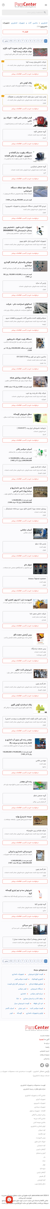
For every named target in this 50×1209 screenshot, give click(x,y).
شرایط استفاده (44, 1055)
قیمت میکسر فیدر (21, 979)
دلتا (17, 998)
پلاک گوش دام (26, 83)
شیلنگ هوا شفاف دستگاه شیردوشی (21, 189)
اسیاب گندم (10, 1008)
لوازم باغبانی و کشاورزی (38, 1126)
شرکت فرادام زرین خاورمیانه (36, 830)
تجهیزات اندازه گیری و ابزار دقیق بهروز (32, 241)
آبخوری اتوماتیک (37, 979)
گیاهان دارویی (40, 1149)
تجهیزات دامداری (18, 974)
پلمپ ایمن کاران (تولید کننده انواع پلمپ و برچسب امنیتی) (25, 718)
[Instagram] (47, 1065)
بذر (44, 1157)
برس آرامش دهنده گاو (23, 635)
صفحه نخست (44, 1035)
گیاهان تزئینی (41, 1172)
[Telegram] (42, 1065)
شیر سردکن (27, 925)
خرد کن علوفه (38, 1003)
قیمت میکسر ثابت (36, 1008)
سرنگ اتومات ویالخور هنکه (21, 378)
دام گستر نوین (41, 683)
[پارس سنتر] (25, 5)
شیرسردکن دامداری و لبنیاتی (20, 851)
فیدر (11, 1013)
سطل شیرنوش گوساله (22, 414)
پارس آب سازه (41, 283)
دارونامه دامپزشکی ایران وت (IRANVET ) (31, 428)
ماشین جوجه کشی (39, 1122)
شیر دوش (22, 1008)
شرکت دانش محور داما (38, 613)
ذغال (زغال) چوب (40, 1184)
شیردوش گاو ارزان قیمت (16, 984)
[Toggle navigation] (3, 4)
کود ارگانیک (41, 1134)
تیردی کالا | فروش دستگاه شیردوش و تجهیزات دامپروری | (25, 206)
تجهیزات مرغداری (39, 1107)
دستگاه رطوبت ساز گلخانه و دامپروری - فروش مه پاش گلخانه (18, 154)
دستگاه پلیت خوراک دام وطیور (19, 339)
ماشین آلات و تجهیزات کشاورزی (24, 23)
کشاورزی (44, 23)
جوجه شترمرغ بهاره (24, 816)
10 (11, 41)
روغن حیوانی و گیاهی (38, 1115)
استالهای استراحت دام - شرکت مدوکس (19, 306)
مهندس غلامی (41, 760)
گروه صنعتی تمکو (40, 795)
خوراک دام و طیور (39, 1141)
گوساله (19, 1013)
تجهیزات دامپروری (39, 1103)
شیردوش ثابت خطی (23, 670)
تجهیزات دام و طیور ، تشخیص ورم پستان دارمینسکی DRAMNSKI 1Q (17, 229)
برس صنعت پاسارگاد (38, 648)
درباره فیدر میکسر (36, 993)
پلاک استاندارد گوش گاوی (21, 705)
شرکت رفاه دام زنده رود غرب (36, 393)
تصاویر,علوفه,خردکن (36, 984)
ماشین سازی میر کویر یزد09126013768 (31, 356)
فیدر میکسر (22, 989)
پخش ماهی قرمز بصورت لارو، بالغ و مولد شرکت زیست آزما (17, 50)
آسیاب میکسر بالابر (24, 449)
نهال (44, 1165)
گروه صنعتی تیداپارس (38, 166)
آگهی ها (44, 1039)
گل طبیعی (42, 1176)
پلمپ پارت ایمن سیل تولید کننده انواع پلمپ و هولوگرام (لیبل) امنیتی (26, 96)
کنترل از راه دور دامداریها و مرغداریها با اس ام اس (21, 489)
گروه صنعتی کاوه (40, 131)
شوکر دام (28, 565)
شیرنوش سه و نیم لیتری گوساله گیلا (19, 892)
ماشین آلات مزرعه (39, 1118)
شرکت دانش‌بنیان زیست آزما (36, 62)
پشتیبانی (46, 1059)
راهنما (47, 1047)
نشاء (43, 1161)
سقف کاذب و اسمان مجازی (33, 998)
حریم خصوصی (44, 1051)
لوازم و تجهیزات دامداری (34, 1013)
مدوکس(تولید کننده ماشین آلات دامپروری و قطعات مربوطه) (25, 318)
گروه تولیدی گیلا (40, 904)
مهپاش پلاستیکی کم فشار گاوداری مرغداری (18, 264)
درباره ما (46, 1043)
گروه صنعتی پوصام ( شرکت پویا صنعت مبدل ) (29, 939)
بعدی (5, 41)
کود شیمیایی (41, 1145)
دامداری (23, 993)
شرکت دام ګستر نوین (38, 467)
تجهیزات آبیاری (40, 1099)
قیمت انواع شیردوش (35, 974)
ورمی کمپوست (40, 1138)
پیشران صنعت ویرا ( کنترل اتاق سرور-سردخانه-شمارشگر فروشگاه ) (25, 508)
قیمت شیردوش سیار (21, 1003)
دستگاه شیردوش (37, 989)
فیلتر (26, 31)
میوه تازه (42, 1168)
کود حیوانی (41, 1130)
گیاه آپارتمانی (41, 1180)
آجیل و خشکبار (40, 1153)
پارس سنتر (25, 1073)
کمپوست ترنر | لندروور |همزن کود (18, 600)
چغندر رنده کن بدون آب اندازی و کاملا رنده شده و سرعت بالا (18, 741)
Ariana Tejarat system (37, 578)
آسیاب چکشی (26, 530)
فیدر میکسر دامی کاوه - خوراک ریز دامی (18, 119)
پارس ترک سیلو (40, 543)
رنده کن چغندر (26, 781)
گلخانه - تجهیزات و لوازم (37, 1111)
